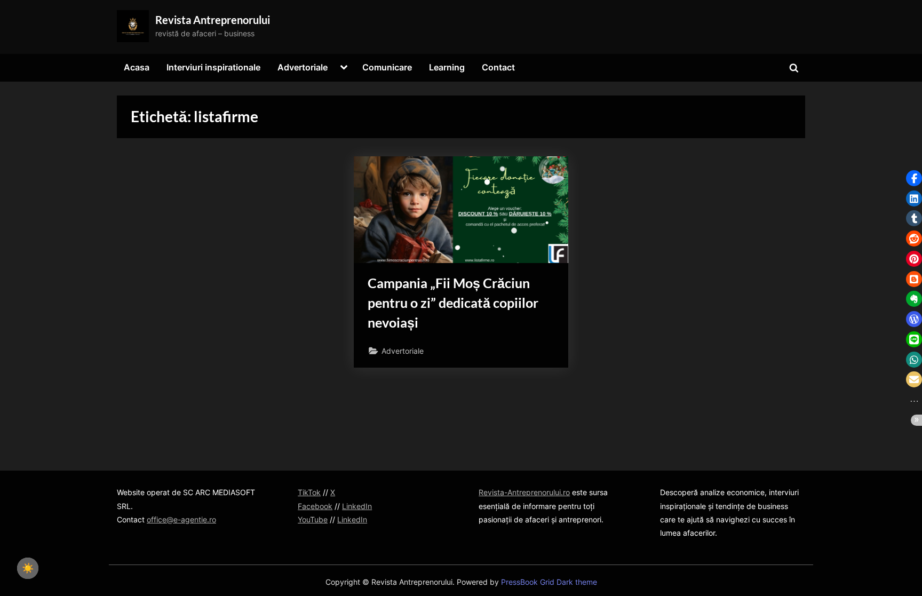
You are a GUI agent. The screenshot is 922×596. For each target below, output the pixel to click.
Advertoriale (302, 67)
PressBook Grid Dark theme (549, 582)
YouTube (313, 519)
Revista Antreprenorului (212, 19)
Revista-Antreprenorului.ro (524, 492)
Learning (447, 67)
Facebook (315, 506)
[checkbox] (27, 568)
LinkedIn (357, 506)
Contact (498, 67)
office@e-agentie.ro (181, 519)
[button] (914, 178)
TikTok (309, 492)
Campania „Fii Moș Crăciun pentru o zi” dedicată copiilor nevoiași (453, 302)
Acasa (136, 67)
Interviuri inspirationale (213, 67)
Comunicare (387, 67)
